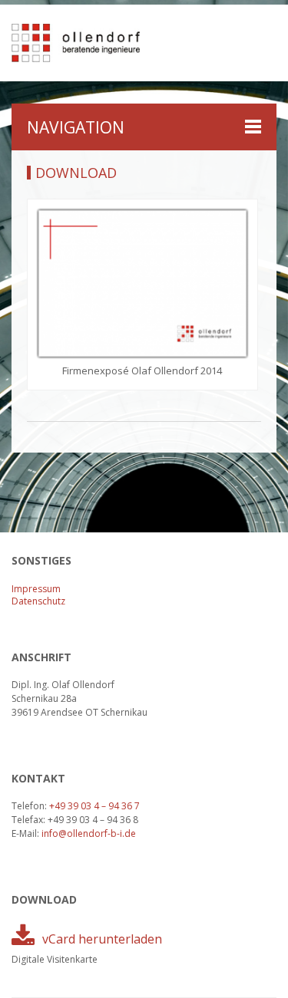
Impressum (36, 588)
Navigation (75, 127)
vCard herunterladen (102, 938)
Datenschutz (38, 601)
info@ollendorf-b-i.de (88, 833)
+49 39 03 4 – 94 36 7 (94, 805)
